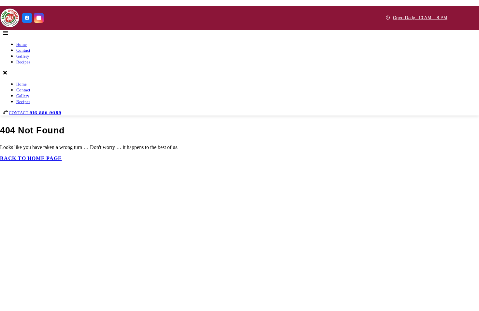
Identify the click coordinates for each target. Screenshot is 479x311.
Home (21, 44)
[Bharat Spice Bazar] (10, 18)
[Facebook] (27, 18)
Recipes (23, 62)
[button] (239, 33)
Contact (23, 50)
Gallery (22, 56)
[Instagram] (39, 18)
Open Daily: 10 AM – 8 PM (420, 17)
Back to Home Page (31, 158)
